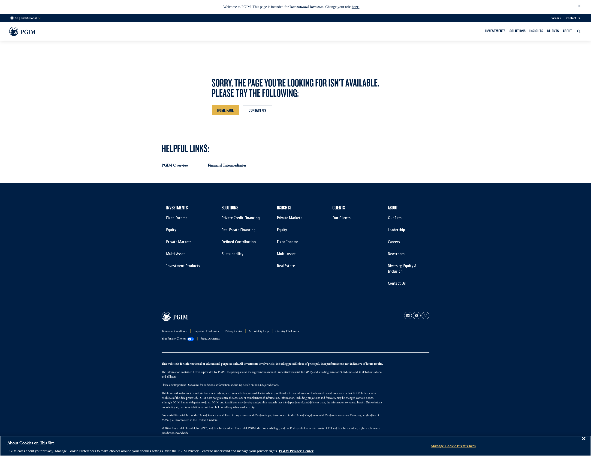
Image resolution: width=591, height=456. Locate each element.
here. (355, 7)
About (567, 31)
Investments (495, 31)
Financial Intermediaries (227, 166)
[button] (579, 7)
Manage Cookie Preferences (453, 446)
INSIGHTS (536, 31)
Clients (553, 31)
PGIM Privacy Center (296, 451)
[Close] (584, 442)
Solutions (518, 31)
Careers (556, 18)
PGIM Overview (175, 166)
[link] (408, 315)
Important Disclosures (186, 385)
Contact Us (573, 18)
